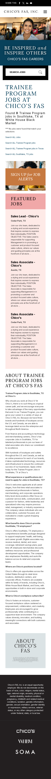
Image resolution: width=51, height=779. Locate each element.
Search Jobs (17, 72)
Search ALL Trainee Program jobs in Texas (24, 148)
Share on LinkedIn (27, 3)
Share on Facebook (19, 3)
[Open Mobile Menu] (45, 11)
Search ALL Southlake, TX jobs (19, 154)
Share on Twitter (23, 3)
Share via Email (31, 3)
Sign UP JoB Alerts (25, 177)
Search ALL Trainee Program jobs (20, 143)
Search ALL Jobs (13, 137)
